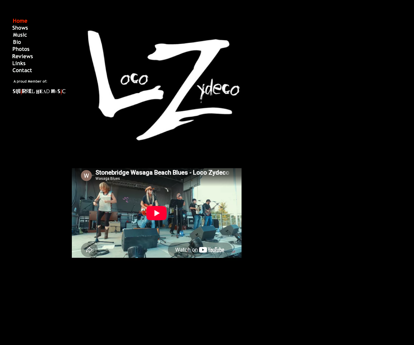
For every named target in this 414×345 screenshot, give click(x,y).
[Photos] (21, 51)
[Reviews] (22, 58)
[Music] (20, 37)
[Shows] (20, 30)
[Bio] (17, 44)
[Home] (20, 23)
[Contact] (22, 72)
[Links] (19, 65)
